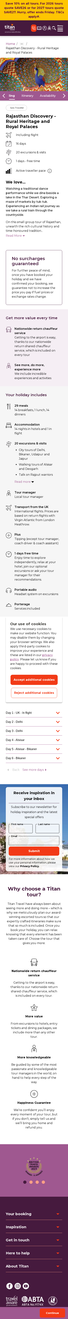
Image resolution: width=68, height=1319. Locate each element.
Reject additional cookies (34, 693)
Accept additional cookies (34, 679)
